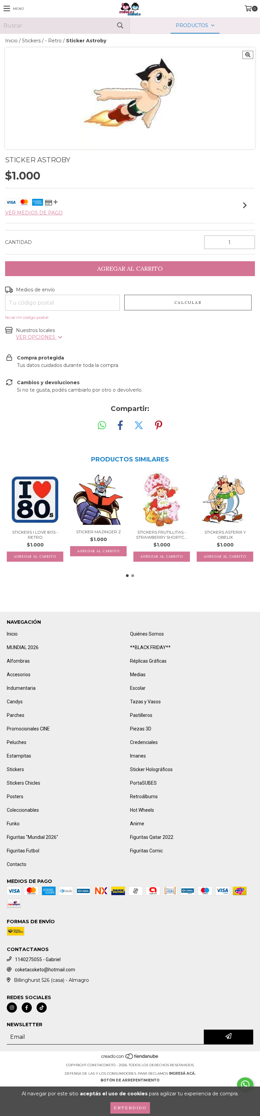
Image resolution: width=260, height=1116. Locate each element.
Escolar (138, 688)
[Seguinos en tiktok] (42, 1008)
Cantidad (18, 242)
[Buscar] (120, 25)
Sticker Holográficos (151, 769)
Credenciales (144, 742)
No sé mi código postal (26, 317)
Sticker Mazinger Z (98, 531)
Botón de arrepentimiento (130, 1080)
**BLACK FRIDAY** (150, 647)
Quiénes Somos (147, 634)
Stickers (31, 41)
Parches (15, 715)
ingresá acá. (182, 1073)
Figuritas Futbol (23, 850)
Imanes (138, 756)
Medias (138, 674)
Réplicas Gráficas (148, 661)
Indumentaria (21, 688)
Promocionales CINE (28, 728)
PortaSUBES (143, 783)
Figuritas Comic (146, 850)
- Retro (53, 41)
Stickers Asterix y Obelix (225, 535)
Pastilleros (141, 715)
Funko (13, 823)
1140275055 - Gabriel (38, 959)
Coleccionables (23, 810)
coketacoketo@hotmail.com (45, 969)
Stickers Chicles (23, 783)
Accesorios (18, 674)
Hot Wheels (142, 810)
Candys (15, 701)
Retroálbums (144, 796)
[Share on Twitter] (138, 425)
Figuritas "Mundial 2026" (32, 837)
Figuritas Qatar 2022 (151, 837)
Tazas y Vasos (145, 701)
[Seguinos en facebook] (27, 1008)
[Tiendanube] (130, 1058)
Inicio (11, 41)
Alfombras (18, 661)
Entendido (130, 1107)
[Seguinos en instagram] (12, 1008)
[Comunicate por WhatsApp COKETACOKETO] (245, 1084)
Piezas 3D (140, 728)
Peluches (16, 742)
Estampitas (19, 756)
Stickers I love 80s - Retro (35, 535)
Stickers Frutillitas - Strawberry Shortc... (161, 535)
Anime (137, 823)
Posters (15, 796)
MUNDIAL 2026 (23, 647)
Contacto (16, 864)
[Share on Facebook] (120, 425)
